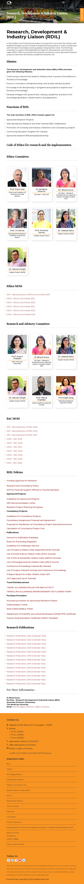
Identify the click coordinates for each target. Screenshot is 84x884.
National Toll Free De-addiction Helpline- (13, 836)
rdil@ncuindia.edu (42, 707)
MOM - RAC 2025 (14, 459)
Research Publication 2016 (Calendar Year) (26, 668)
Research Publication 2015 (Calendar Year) (26, 672)
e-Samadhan (11, 817)
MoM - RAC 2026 (14, 463)
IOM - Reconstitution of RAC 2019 (22, 435)
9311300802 (31, 745)
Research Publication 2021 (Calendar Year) (26, 648)
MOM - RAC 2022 (15, 451)
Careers (9, 769)
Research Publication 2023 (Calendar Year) (26, 640)
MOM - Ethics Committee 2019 (21, 298)
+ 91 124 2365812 (16, 735)
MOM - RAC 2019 (14, 439)
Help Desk (10, 811)
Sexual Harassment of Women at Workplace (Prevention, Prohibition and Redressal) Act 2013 (40, 827)
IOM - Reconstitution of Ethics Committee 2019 (28, 294)
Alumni (9, 796)
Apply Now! (82, 14)
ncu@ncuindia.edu (24, 748)
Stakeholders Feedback (15, 780)
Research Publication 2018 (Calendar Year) (26, 660)
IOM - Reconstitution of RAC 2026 (22, 427)
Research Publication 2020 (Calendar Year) (26, 652)
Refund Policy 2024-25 (15, 801)
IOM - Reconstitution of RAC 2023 (22, 431)
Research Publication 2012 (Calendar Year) (26, 684)
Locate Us (13, 753)
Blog (8, 764)
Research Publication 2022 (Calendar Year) (26, 644)
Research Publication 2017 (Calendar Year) (26, 664)
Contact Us (25, 753)
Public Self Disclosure (41, 753)
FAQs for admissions (14, 822)
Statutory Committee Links (16, 785)
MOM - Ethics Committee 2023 (21, 314)
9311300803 (33, 741)
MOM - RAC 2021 (14, 447)
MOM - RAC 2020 (15, 443)
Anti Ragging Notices (14, 774)
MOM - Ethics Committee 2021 (21, 306)
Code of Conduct (13, 806)
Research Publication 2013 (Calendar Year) (26, 680)
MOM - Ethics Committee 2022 (21, 310)
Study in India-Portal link (15, 844)
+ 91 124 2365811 (16, 732)
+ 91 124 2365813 (16, 738)
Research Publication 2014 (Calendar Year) (26, 676)
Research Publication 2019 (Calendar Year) (26, 656)
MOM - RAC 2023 (15, 455)
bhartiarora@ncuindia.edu (23, 707)
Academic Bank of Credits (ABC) (18, 790)
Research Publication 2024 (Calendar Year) (26, 636)
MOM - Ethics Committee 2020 (21, 302)
